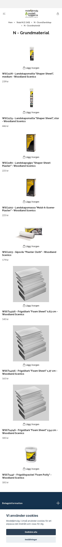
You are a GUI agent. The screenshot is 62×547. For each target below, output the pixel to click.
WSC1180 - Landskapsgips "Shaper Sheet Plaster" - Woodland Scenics (26, 164)
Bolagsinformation (12, 503)
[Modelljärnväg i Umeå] (31, 13)
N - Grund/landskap (42, 22)
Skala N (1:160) (23, 22)
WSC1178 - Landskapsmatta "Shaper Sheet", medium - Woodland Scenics (28, 75)
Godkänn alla (31, 532)
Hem (10, 22)
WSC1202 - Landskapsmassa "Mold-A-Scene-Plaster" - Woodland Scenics (28, 209)
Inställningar (31, 539)
